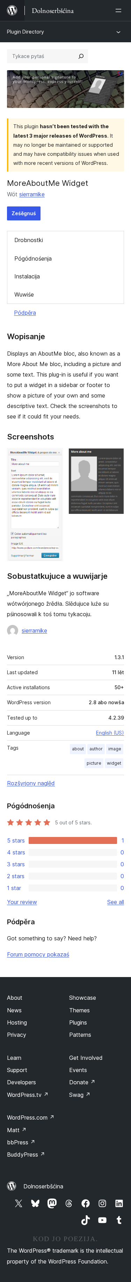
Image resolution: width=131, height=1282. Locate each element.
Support (17, 1069)
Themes (79, 1010)
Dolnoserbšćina (43, 1186)
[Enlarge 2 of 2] (114, 457)
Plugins (78, 1022)
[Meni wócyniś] (120, 10)
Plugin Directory (25, 32)
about (78, 748)
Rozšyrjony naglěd (31, 783)
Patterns (80, 1034)
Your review (22, 901)
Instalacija (27, 276)
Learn (14, 1057)
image (114, 748)
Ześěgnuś (24, 213)
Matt (17, 1130)
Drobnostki (28, 239)
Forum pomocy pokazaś (38, 954)
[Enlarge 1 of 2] (53, 457)
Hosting (17, 1022)
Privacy (16, 1034)
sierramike (32, 194)
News (14, 1010)
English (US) (110, 733)
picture (94, 763)
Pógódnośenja (33, 258)
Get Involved (86, 1057)
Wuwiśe (24, 294)
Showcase (82, 997)
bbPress (21, 1142)
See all (115, 901)
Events (78, 1069)
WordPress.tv (28, 1094)
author (96, 748)
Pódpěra (25, 312)
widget (114, 763)
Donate (82, 1082)
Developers (21, 1082)
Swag (79, 1094)
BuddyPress (26, 1154)
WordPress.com (30, 1117)
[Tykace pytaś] (81, 56)
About (14, 997)
